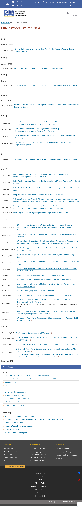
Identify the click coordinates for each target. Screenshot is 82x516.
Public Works (5, 22)
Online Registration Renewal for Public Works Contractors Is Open (41, 275)
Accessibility (40, 489)
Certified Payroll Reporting (15, 395)
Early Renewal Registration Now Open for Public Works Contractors (38, 194)
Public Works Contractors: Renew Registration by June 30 (36, 123)
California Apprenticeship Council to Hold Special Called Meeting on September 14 (46, 85)
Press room (36, 2)
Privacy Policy (40, 483)
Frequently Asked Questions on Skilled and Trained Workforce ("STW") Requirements (36, 379)
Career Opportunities (38, 448)
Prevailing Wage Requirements (16, 405)
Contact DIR (9, 460)
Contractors (9, 385)
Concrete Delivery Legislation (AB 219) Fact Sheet (35, 291)
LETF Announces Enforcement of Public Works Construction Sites (38, 68)
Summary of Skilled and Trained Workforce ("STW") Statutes (27, 375)
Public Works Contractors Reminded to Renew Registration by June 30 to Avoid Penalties (45, 159)
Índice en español (61, 2)
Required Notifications (38, 457)
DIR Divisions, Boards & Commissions (13, 453)
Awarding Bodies (11, 382)
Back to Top (40, 473)
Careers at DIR (49, 2)
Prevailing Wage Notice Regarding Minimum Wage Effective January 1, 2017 (41, 212)
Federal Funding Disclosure (66, 455)
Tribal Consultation (11, 457)
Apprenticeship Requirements (15, 392)
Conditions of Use (40, 476)
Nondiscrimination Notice (40, 486)
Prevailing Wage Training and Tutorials (19, 426)
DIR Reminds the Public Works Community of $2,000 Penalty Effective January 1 (45, 344)
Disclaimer (40, 479)
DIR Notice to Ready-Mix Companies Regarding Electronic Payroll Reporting (45, 279)
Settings (74, 2)
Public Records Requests (40, 460)
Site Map (59, 458)
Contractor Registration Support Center (19, 416)
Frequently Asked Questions (15, 423)
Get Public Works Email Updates (16, 433)
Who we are (8, 448)
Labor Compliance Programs (15, 402)
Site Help (40, 493)
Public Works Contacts (13, 429)
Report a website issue (15, 466)
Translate (73, 6)
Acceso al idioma (62, 448)
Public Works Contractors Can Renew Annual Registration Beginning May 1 (44, 295)
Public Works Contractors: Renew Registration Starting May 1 (37, 129)
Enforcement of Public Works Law (17, 398)
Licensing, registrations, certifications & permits (39, 453)
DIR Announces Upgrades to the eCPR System (33, 333)
